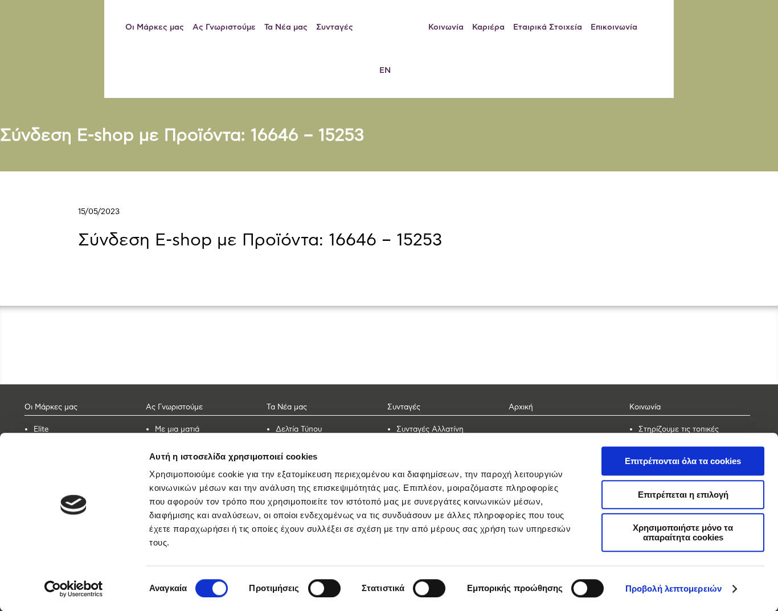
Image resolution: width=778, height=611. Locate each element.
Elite (41, 429)
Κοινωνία (446, 27)
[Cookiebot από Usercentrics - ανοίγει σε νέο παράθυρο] (74, 588)
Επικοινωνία (614, 27)
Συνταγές (334, 27)
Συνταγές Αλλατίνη (430, 429)
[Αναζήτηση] (655, 27)
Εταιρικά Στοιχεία (547, 27)
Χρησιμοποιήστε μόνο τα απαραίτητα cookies (683, 532)
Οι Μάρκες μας (154, 27)
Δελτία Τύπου (299, 429)
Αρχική (521, 407)
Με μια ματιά (177, 429)
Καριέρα (488, 27)
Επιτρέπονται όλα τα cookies (683, 461)
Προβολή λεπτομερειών (673, 588)
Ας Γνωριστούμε (224, 27)
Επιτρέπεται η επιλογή (683, 494)
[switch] (324, 588)
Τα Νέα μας (286, 27)
